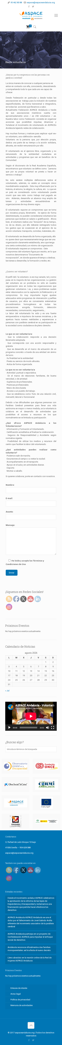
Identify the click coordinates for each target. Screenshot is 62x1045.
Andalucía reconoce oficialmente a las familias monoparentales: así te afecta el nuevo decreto (29, 948)
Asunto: (9, 512)
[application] (31, 716)
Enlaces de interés (18, 988)
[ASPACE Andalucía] (31, 15)
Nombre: (10, 485)
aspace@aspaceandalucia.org (41, 2)
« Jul (7, 690)
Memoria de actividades (21, 1005)
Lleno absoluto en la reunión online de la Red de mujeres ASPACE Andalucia (30, 959)
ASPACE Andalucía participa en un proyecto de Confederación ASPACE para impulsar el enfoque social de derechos (30, 937)
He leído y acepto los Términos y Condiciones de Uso (25, 562)
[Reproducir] (9, 727)
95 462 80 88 (16, 2)
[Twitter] (33, 6)
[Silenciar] (47, 727)
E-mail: (9, 498)
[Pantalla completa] (52, 727)
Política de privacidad (20, 999)
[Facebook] (29, 6)
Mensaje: (10, 525)
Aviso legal (15, 994)
